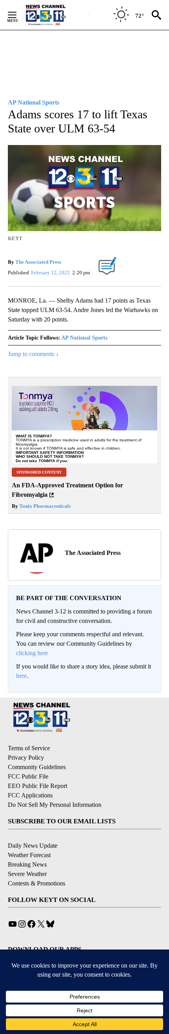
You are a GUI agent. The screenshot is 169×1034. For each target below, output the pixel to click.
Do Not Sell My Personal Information (54, 804)
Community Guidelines (37, 767)
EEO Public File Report (37, 785)
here (21, 675)
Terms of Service (29, 748)
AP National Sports (84, 338)
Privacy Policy (26, 757)
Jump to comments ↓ (33, 354)
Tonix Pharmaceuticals (44, 506)
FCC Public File (28, 776)
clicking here (32, 653)
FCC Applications (30, 795)
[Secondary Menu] (18, 15)
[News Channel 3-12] (55, 15)
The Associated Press (38, 262)
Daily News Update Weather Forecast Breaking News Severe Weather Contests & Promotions (36, 864)
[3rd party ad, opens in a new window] (84, 422)
